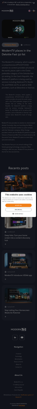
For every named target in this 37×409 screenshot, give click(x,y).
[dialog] (18, 204)
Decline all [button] (18, 209)
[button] (18, 214)
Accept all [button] (18, 205)
